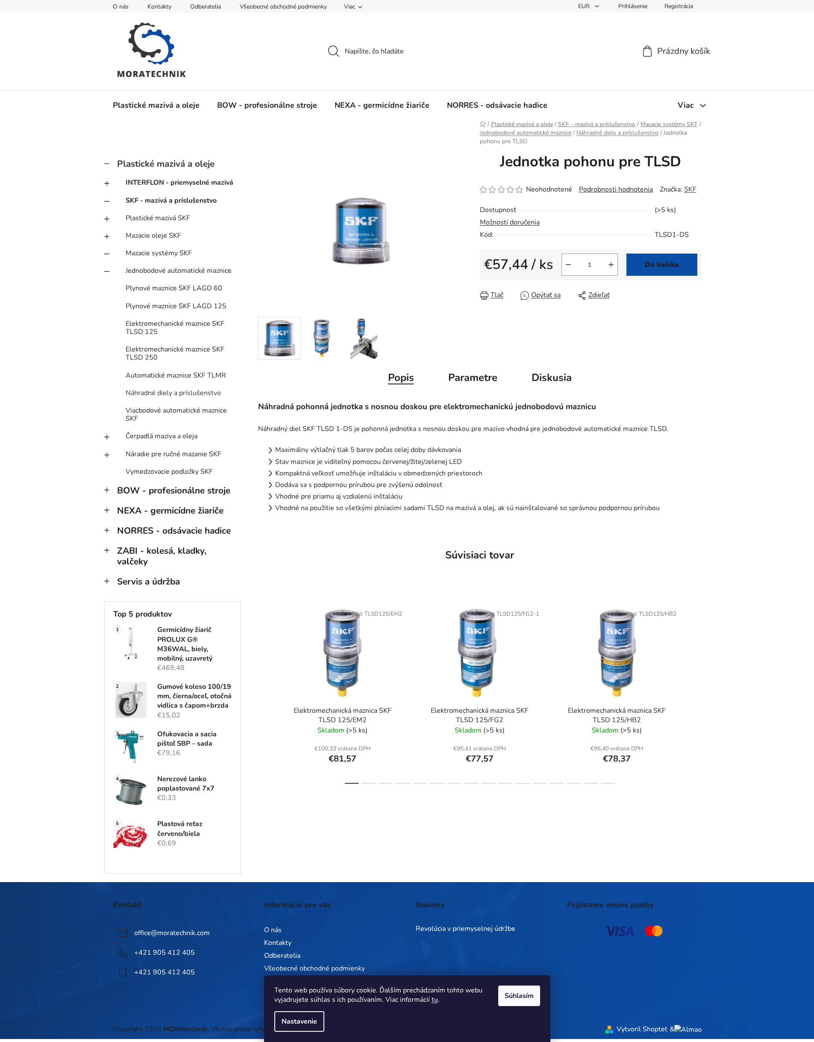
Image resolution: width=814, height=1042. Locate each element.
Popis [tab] (401, 377)
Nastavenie (299, 1021)
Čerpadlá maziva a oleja (161, 436)
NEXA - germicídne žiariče (170, 511)
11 (540, 783)
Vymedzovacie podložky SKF (169, 471)
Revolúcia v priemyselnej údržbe (465, 929)
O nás (121, 7)
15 (608, 783)
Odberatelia (205, 7)
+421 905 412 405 (164, 952)
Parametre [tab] (472, 377)
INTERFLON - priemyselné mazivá (179, 182)
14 (591, 783)
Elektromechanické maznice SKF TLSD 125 (175, 328)
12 (557, 783)
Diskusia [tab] (552, 377)
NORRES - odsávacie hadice (174, 531)
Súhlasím (519, 996)
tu (435, 999)
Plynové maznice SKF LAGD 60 (174, 288)
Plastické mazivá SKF (158, 218)
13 (574, 783)
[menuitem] (156, 105)
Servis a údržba (148, 581)
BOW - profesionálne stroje (173, 490)
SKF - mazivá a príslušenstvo (171, 200)
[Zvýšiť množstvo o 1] (611, 264)
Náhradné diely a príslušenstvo (173, 393)
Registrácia (678, 6)
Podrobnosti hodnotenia (616, 189)
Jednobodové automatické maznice (179, 270)
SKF (690, 189)
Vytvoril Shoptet (642, 1029)
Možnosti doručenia (510, 222)
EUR (584, 6)
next (695, 692)
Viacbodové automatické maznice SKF (176, 414)
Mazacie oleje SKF (153, 235)
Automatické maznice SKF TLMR (176, 375)
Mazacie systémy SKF (159, 253)
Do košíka (662, 264)
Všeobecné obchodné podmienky (283, 7)
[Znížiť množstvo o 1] (568, 264)
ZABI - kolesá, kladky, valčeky (161, 556)
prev (265, 692)
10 (522, 783)
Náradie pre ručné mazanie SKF (173, 454)
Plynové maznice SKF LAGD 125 (176, 306)
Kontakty (159, 7)
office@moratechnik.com (172, 933)
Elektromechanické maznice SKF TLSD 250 (175, 353)
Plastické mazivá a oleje (166, 164)
